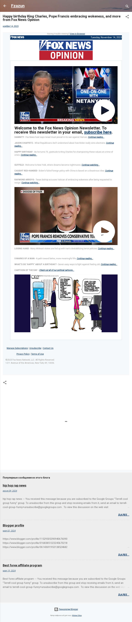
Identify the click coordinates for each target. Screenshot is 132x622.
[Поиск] (127, 7)
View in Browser (77, 34)
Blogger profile (13, 525)
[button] (127, 17)
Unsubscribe (35, 348)
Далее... (123, 514)
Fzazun (18, 5)
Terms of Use (37, 354)
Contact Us (48, 348)
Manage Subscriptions (17, 348)
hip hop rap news (14, 485)
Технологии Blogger (68, 609)
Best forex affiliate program (22, 565)
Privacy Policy (23, 354)
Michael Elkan (77, 615)
